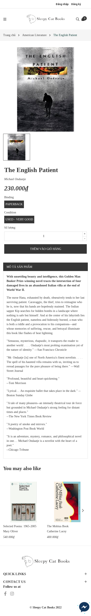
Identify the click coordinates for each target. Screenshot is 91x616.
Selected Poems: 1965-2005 (19, 526)
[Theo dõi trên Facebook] (5, 593)
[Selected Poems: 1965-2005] (23, 502)
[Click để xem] (45, 89)
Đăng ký (76, 4)
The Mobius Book (58, 526)
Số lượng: (10, 227)
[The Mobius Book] (67, 502)
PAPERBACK (14, 204)
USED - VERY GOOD (19, 219)
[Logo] (45, 19)
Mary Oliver (10, 531)
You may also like (22, 468)
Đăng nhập (62, 4)
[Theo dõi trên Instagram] (12, 593)
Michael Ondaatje (15, 179)
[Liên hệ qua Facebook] (84, 607)
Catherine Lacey (56, 531)
